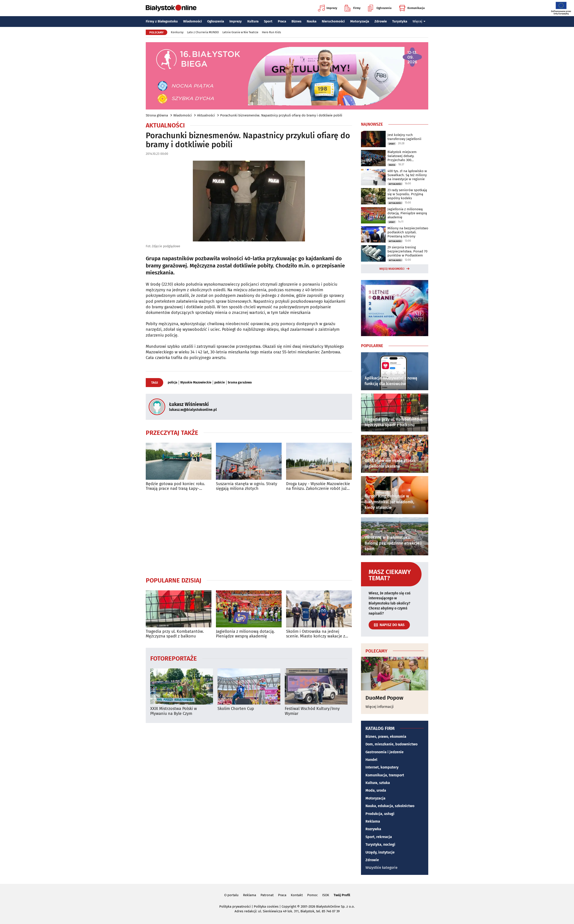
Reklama (372, 821)
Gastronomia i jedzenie (384, 752)
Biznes (296, 21)
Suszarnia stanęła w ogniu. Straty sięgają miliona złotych (246, 486)
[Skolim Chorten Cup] (248, 686)
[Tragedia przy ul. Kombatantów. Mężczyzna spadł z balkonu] (178, 608)
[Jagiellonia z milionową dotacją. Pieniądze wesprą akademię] (249, 608)
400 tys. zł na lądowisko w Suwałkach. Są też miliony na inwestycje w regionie (407, 175)
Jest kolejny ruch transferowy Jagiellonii (404, 137)
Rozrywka (373, 829)
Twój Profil (342, 895)
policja (172, 382)
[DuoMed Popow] (394, 673)
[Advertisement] (249, 533)
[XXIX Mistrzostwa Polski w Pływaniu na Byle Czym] (181, 686)
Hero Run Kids (271, 32)
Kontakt (297, 895)
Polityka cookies (266, 906)
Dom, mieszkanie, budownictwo (391, 744)
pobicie (219, 382)
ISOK (325, 895)
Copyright (289, 906)
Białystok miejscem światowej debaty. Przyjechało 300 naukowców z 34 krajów (405, 156)
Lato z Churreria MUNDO (203, 32)
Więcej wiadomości (391, 268)
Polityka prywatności (235, 906)
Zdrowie (380, 21)
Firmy (357, 8)
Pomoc (312, 895)
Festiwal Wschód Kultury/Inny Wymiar (312, 711)
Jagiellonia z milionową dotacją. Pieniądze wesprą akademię (245, 634)
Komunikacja (416, 8)
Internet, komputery (381, 767)
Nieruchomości (333, 21)
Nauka (311, 21)
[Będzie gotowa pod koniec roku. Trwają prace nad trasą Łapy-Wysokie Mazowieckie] (178, 461)
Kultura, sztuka (377, 783)
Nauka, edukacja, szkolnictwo (389, 806)
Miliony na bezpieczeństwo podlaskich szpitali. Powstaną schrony (407, 232)
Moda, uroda (375, 790)
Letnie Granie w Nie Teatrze (240, 32)
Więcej (417, 21)
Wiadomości (192, 21)
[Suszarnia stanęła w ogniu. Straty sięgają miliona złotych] (249, 461)
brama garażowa (240, 382)
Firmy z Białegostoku (162, 21)
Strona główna (157, 115)
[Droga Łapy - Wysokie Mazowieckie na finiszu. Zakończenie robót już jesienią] (319, 461)
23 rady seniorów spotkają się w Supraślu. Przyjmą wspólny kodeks (407, 194)
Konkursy (177, 32)
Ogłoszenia (383, 8)
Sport (268, 21)
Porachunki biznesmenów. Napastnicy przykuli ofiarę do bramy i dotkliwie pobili (281, 115)
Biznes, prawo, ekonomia (385, 736)
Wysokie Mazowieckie (195, 382)
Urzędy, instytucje (380, 852)
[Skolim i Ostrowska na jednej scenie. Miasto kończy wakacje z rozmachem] (319, 608)
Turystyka (399, 21)
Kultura (253, 21)
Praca (282, 21)
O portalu (231, 895)
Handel (371, 760)
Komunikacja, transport (384, 775)
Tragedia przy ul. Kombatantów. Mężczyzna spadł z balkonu (175, 634)
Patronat (267, 895)
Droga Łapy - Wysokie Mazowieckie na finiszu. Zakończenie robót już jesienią (318, 486)
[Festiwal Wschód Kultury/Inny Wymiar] (316, 686)
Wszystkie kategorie (381, 867)
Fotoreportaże (173, 658)
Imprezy (331, 8)
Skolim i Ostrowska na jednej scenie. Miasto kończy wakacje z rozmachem (315, 634)
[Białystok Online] (171, 8)
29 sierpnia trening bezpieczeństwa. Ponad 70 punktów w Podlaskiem (407, 251)
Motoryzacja (359, 21)
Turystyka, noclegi (380, 844)
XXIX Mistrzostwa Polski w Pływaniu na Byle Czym (173, 711)
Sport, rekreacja (378, 837)
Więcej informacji (379, 707)
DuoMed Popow (384, 698)
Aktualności (206, 115)
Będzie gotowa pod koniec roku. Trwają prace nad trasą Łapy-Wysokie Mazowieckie (175, 486)
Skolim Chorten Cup (235, 708)
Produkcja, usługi (379, 814)
